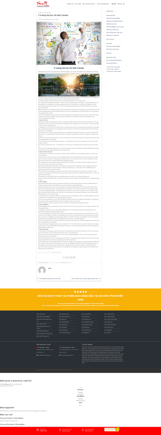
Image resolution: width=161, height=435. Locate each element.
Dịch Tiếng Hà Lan (86, 330)
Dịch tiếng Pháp (116, 350)
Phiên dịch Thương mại (112, 35)
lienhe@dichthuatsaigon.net (44, 355)
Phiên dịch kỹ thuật (111, 24)
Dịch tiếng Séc (108, 330)
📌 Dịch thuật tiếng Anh (112, 69)
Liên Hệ (119, 4)
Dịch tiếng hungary (92, 354)
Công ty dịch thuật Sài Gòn (47, 369)
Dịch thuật (109, 43)
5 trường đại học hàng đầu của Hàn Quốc (50, 278)
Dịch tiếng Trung (108, 327)
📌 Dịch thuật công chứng (113, 67)
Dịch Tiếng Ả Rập (86, 314)
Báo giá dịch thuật (111, 57)
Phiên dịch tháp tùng (99, 347)
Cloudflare (80, 396)
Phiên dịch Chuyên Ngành (113, 18)
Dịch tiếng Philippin (106, 350)
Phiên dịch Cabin (110, 15)
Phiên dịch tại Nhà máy (112, 29)
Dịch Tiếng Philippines (65, 332)
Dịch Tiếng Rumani (109, 314)
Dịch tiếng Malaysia (64, 322)
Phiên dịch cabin (96, 350)
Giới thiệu (78, 4)
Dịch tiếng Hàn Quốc (106, 355)
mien (57, 19)
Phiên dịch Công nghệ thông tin (114, 21)
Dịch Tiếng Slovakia (109, 316)
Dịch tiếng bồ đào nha (96, 357)
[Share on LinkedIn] (74, 257)
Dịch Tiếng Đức (86, 327)
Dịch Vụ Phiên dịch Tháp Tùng (114, 32)
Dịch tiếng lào (110, 352)
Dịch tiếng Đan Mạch (87, 324)
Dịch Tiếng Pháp (63, 330)
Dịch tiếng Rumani (94, 361)
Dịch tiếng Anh (89, 355)
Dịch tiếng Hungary (64, 314)
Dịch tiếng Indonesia (64, 316)
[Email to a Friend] (69, 257)
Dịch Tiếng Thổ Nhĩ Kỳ (110, 324)
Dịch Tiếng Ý (107, 332)
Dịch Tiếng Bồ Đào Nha (88, 322)
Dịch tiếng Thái (108, 322)
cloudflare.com (6, 384)
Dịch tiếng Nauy (92, 352)
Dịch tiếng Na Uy (63, 324)
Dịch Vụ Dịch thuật (88, 4)
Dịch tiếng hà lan (110, 354)
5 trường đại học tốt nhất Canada (69, 68)
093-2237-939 (63, 352)
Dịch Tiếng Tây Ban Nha (110, 319)
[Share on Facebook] (63, 257)
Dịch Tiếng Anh (86, 316)
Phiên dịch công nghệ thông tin (112, 348)
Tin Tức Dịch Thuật (46, 12)
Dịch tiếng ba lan (106, 357)
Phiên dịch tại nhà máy (112, 347)
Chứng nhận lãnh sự (111, 63)
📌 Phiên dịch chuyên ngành (113, 71)
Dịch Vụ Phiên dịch (103, 4)
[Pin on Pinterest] (71, 257)
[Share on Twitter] (66, 257)
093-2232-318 (40, 352)
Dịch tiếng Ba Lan (86, 319)
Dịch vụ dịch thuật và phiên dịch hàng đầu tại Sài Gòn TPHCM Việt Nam (80, 297)
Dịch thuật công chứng (112, 49)
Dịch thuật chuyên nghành (113, 46)
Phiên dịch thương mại (88, 347)
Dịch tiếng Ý (103, 361)
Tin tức (113, 4)
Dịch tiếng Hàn (85, 332)
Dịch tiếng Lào (62, 319)
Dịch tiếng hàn (101, 354)
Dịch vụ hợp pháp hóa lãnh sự (114, 60)
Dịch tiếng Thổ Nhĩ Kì (93, 359)
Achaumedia (59, 369)
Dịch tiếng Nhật (63, 327)
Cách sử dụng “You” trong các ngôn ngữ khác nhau (85, 278)
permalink (69, 262)
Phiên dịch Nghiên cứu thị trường (115, 26)
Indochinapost (68, 369)
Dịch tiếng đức (116, 355)
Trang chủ (70, 4)
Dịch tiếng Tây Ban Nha (114, 359)
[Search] (124, 4)
